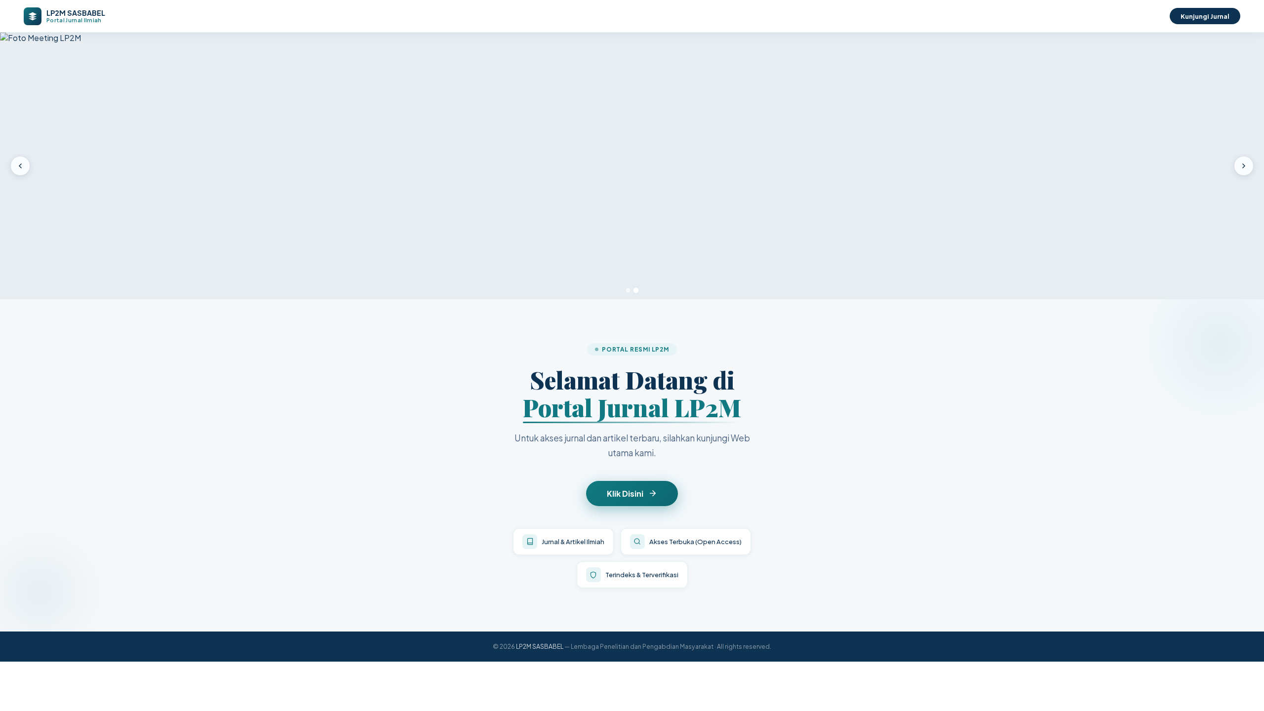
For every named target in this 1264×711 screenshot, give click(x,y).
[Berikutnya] (1243, 166)
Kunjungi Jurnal (1205, 16)
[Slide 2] (636, 290)
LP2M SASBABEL (539, 646)
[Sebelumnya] (20, 166)
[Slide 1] (628, 290)
